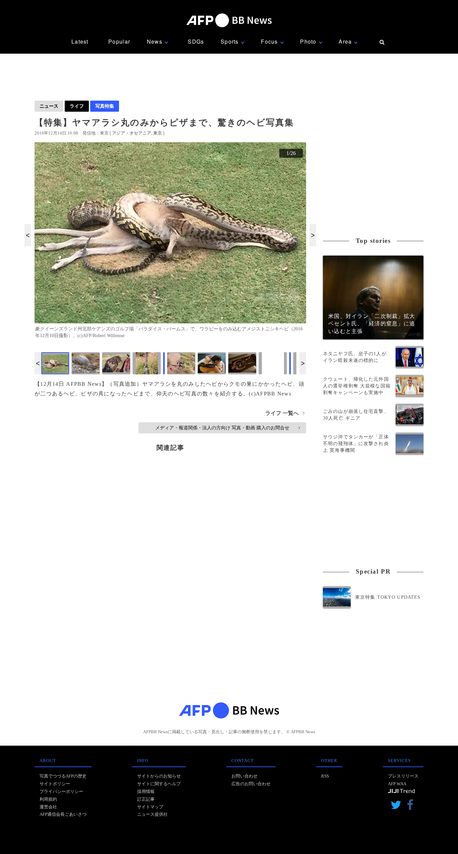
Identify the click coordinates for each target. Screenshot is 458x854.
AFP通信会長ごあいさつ (63, 814)
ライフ (77, 106)
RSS (325, 776)
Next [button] (312, 235)
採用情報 (146, 791)
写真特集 (104, 106)
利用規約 (48, 799)
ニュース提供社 (152, 814)
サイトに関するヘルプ (159, 783)
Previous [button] (27, 235)
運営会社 (48, 806)
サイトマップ (150, 806)
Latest (80, 41)
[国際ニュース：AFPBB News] (229, 20)
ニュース (49, 106)
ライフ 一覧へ (284, 413)
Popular (119, 41)
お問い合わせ (244, 776)
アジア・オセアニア (131, 133)
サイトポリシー (55, 783)
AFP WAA (397, 783)
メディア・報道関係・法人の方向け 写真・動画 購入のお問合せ (227, 427)
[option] (170, 243)
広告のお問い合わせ (251, 783)
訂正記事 (146, 799)
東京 (157, 133)
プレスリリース (403, 776)
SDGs (196, 41)
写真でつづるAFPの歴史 (63, 776)
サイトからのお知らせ (159, 776)
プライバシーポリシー (61, 791)
